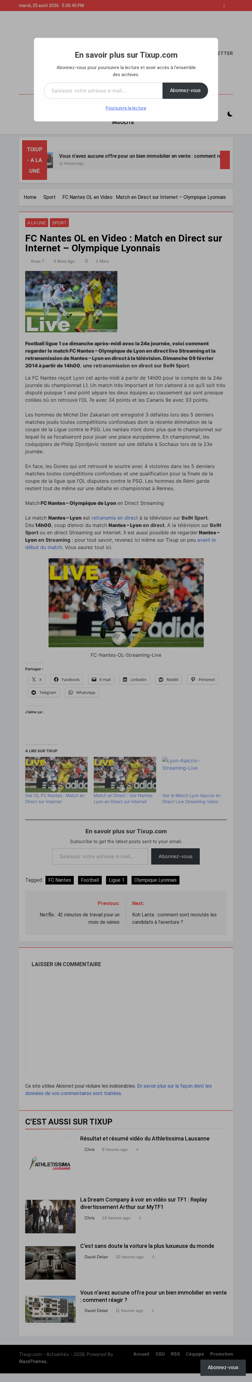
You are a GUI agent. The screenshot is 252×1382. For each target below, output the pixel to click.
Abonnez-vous (185, 90)
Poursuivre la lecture (126, 108)
